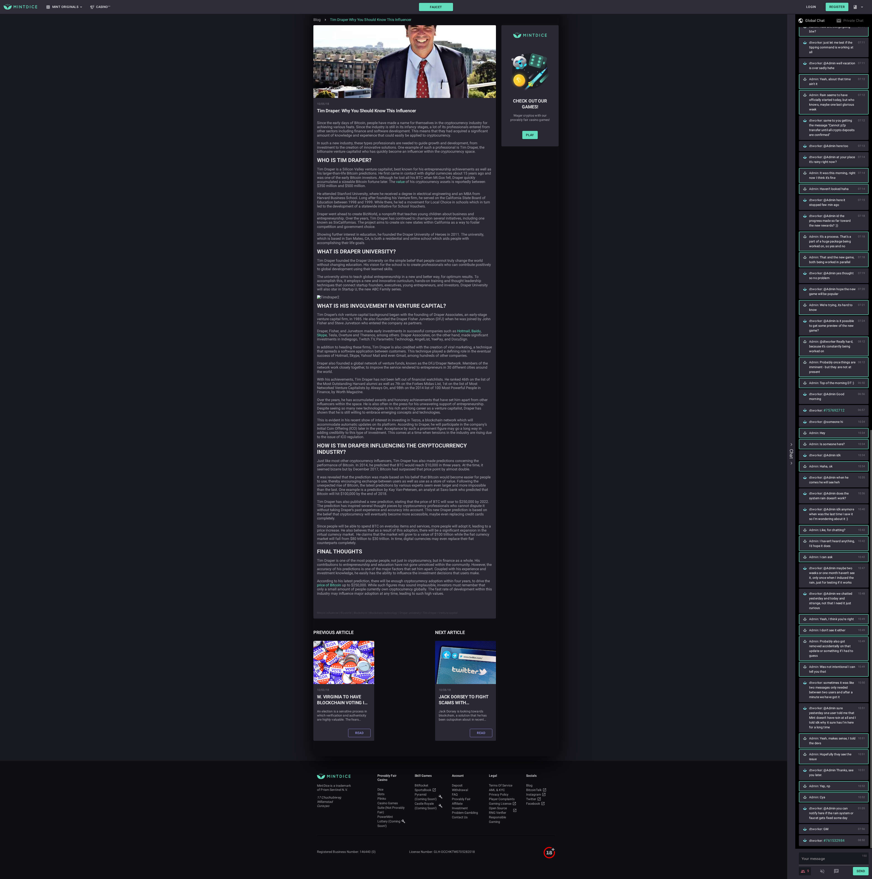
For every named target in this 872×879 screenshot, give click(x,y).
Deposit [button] (457, 785)
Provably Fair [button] (461, 799)
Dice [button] (380, 789)
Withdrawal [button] (460, 790)
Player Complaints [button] (502, 799)
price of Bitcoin (329, 585)
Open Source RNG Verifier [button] (498, 810)
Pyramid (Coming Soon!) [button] (426, 797)
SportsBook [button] (423, 790)
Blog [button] (529, 785)
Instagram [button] (533, 794)
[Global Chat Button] (826, 20)
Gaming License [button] (500, 803)
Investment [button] (460, 808)
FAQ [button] (455, 794)
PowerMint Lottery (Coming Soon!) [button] (388, 821)
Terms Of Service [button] (500, 785)
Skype (322, 335)
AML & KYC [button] (497, 790)
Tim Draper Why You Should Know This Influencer (370, 19)
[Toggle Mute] (822, 871)
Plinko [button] (381, 798)
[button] (436, 7)
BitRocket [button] (421, 785)
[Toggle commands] (836, 871)
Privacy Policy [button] (498, 794)
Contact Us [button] (460, 817)
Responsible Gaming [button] (497, 819)
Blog (317, 19)
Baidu (476, 331)
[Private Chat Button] (864, 20)
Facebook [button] (533, 803)
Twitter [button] (531, 799)
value (400, 182)
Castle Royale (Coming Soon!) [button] (426, 806)
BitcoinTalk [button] (534, 790)
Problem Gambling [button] (465, 812)
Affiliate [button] (457, 803)
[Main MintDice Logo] (20, 6)
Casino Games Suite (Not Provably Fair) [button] (391, 807)
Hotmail (463, 331)
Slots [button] (380, 794)
